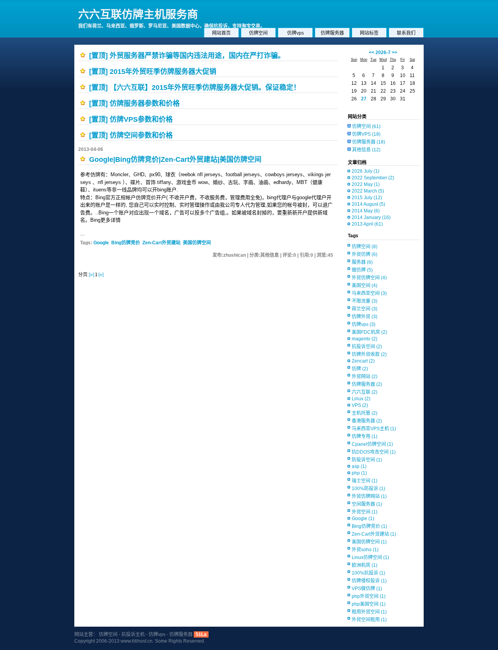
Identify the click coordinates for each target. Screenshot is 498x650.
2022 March (368, 191)
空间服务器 (367, 504)
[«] (91, 274)
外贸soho (365, 549)
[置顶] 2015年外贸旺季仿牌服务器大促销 (152, 71)
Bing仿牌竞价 (125, 242)
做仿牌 (362, 270)
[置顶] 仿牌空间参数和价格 (131, 135)
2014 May (366, 211)
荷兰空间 (364, 309)
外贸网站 (364, 376)
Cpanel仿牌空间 (372, 444)
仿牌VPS (366, 134)
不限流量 (364, 301)
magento (364, 339)
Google (101, 242)
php (359, 473)
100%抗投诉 (368, 573)
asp (359, 466)
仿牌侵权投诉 (369, 580)
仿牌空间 (258, 33)
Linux (361, 398)
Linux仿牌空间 (370, 557)
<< (371, 52)
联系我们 (406, 33)
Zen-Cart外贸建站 (161, 242)
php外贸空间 (369, 596)
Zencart (363, 361)
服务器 (362, 262)
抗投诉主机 (133, 634)
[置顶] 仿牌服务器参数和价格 (134, 103)
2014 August (368, 204)
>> (394, 52)
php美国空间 (369, 604)
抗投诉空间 (367, 346)
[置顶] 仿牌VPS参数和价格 (131, 119)
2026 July (365, 171)
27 (363, 99)
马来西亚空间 (369, 293)
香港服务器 (367, 421)
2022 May (366, 184)
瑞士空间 (364, 481)
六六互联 (364, 392)
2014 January (371, 217)
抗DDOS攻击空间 (374, 452)
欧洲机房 (364, 565)
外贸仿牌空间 (369, 277)
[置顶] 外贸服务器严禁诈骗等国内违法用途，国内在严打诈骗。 (187, 56)
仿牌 (360, 368)
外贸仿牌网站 (369, 496)
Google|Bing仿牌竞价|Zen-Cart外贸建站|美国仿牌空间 (175, 159)
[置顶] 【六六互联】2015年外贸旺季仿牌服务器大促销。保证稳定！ (194, 87)
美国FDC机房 (369, 332)
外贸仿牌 (364, 254)
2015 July (367, 197)
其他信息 (366, 149)
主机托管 (364, 413)
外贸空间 (364, 512)
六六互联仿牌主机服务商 (138, 15)
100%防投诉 (368, 488)
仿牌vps (295, 33)
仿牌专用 (364, 436)
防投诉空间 (367, 460)
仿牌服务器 (332, 33)
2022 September (373, 177)
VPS (360, 405)
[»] (100, 274)
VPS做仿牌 (367, 588)
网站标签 (369, 33)
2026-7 (383, 52)
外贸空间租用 (369, 619)
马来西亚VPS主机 (374, 428)
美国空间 (364, 285)
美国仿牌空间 (197, 242)
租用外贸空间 (369, 612)
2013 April (367, 224)
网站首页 (221, 33)
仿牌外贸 (364, 316)
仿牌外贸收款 (369, 354)
